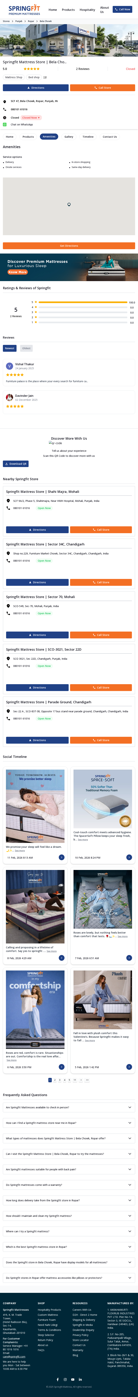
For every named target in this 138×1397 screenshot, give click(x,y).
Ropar (31, 21)
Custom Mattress (48, 1314)
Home (53, 10)
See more (20, 850)
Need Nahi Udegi (48, 1325)
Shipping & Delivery (84, 1320)
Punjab (18, 21)
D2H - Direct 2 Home (85, 1314)
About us (43, 1345)
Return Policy (45, 1340)
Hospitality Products (49, 1309)
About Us (104, 10)
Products (68, 10)
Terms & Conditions (49, 1330)
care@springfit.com (14, 1356)
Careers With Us (82, 1309)
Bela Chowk (46, 21)
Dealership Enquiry (83, 1330)
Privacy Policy (80, 1335)
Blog (75, 1355)
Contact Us (79, 1345)
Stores (6, 21)
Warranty (78, 1350)
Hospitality (87, 10)
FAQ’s (41, 1350)
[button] (69, 204)
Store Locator (81, 1340)
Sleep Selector (46, 1335)
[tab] (9, 137)
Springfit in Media (83, 1325)
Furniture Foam (47, 1320)
